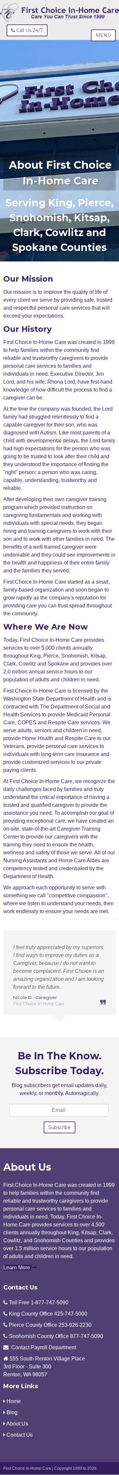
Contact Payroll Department (43, 1347)
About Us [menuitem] (16, 1423)
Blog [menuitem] (11, 1412)
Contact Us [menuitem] (19, 1435)
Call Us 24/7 (29, 30)
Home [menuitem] (13, 1401)
